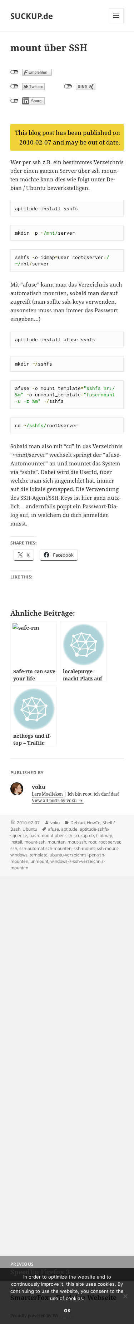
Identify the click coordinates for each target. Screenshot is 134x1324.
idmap (106, 835)
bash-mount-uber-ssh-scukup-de (61, 835)
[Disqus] (67, 965)
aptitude (69, 829)
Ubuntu (30, 829)
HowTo (93, 823)
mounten (56, 842)
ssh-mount (84, 848)
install (16, 842)
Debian (77, 823)
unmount (39, 861)
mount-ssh (34, 842)
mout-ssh (77, 842)
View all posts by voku (55, 800)
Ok (67, 1311)
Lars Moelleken (47, 794)
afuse (53, 829)
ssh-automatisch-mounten (45, 848)
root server (109, 842)
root (92, 842)
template (39, 855)
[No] (125, 1296)
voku (55, 823)
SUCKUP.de (31, 15)
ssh (13, 848)
